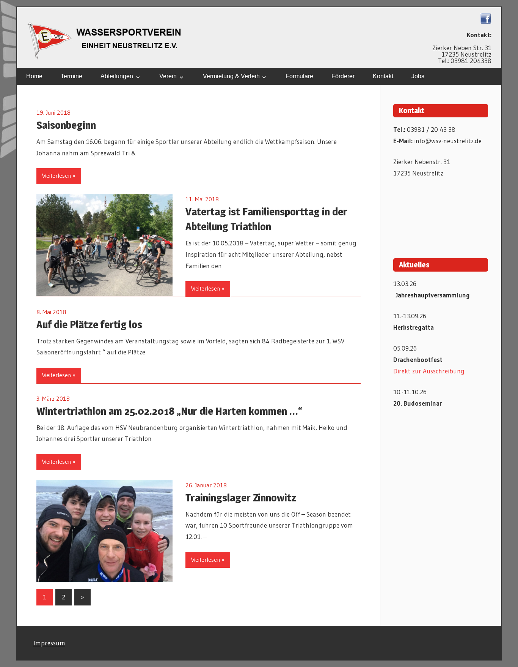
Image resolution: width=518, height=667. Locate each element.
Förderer (343, 76)
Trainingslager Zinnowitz (240, 497)
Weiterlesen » (58, 175)
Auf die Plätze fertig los (89, 324)
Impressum (49, 643)
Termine (71, 76)
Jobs (417, 76)
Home (34, 76)
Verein (168, 76)
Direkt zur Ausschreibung (429, 371)
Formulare (299, 76)
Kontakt (383, 76)
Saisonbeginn (66, 125)
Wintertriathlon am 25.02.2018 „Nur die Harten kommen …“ (169, 411)
